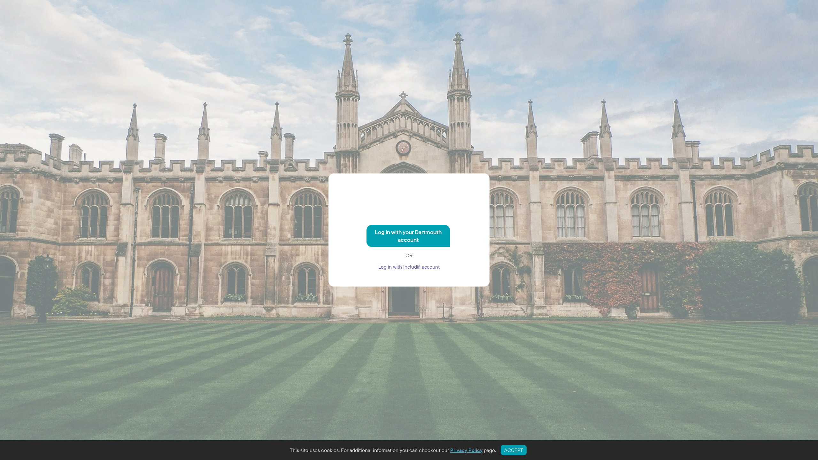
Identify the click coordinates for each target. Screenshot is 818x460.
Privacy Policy (466, 450)
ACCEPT (513, 450)
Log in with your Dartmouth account (408, 235)
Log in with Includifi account (409, 267)
